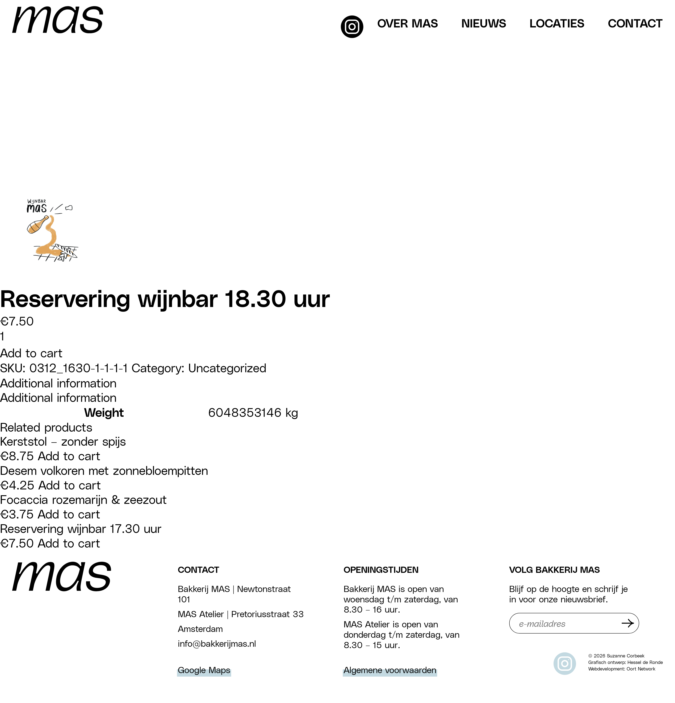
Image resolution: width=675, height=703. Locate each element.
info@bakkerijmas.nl (217, 643)
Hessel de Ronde (645, 662)
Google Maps (204, 669)
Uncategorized (227, 367)
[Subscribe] (628, 623)
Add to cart (31, 352)
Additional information (58, 382)
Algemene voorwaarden (390, 669)
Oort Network (641, 668)
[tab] (337, 382)
